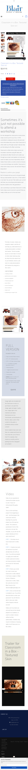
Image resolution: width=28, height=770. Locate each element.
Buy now (10, 79)
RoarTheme (4, 748)
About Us (12, 741)
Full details (4, 108)
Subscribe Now (14, 767)
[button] (14, 759)
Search (21, 741)
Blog (18, 741)
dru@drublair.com (15, 722)
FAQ (16, 741)
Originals (26, 741)
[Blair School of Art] (14, 8)
